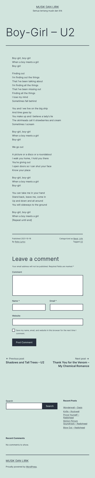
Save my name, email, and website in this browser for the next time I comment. (46, 332)
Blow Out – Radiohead (74, 427)
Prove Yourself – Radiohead (71, 416)
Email (53, 301)
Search (9, 401)
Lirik (81, 238)
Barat (75, 238)
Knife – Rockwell (71, 411)
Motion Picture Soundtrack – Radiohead (75, 422)
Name (16, 301)
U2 (81, 242)
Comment (17, 272)
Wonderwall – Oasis (72, 407)
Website (16, 316)
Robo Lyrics (20, 242)
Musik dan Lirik (47, 7)
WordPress (31, 466)
